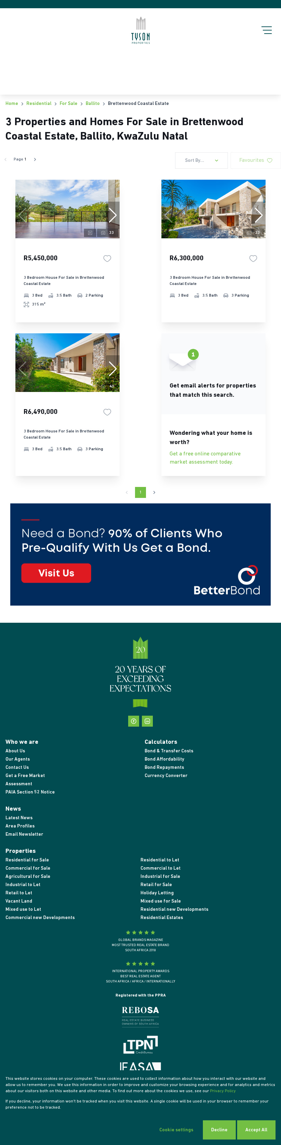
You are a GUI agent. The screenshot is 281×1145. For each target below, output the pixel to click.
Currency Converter (166, 775)
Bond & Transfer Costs (169, 751)
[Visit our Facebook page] (133, 721)
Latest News (19, 818)
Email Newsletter (24, 834)
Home (11, 103)
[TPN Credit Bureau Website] (140, 1046)
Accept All (256, 1130)
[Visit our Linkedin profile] (147, 721)
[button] (113, 215)
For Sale (68, 103)
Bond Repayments (164, 767)
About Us (15, 751)
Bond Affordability (164, 759)
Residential (38, 103)
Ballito (93, 103)
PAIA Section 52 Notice (30, 792)
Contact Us (17, 767)
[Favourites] (107, 258)
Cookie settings (176, 1130)
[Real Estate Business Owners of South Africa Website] (140, 1018)
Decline (219, 1130)
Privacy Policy (223, 1091)
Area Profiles (20, 826)
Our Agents (17, 759)
